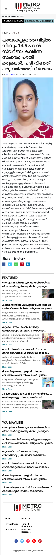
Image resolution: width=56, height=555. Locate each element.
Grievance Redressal (26, 530)
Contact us (10, 529)
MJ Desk (10, 74)
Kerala (15, 33)
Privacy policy (11, 524)
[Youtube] (34, 541)
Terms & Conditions (26, 524)
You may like (12, 422)
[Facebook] (16, 541)
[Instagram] (28, 541)
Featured (10, 278)
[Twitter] (22, 541)
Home (5, 33)
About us (25, 518)
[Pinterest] (40, 541)
